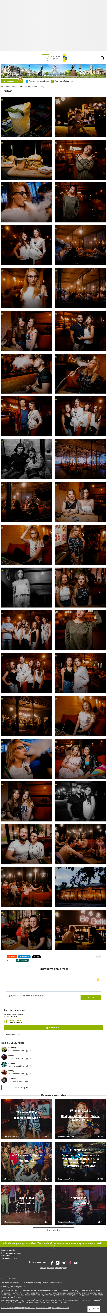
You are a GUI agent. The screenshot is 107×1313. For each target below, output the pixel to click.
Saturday (12, 1048)
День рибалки (27, 1203)
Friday (11, 1055)
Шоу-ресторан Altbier (12, 1136)
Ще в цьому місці (22, 1088)
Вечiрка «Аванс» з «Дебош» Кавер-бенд (80, 1117)
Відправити (91, 998)
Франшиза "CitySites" (9, 1256)
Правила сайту (29, 1308)
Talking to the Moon (27, 1118)
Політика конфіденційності (12, 1308)
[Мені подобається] (97, 956)
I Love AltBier (80, 1203)
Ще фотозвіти (53, 1230)
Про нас (43, 1268)
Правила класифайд (44, 1308)
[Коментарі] (100, 956)
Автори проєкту (61, 1268)
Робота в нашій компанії (11, 1253)
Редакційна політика (60, 1308)
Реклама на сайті (8, 1250)
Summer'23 (26, 1160)
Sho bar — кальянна (14, 1010)
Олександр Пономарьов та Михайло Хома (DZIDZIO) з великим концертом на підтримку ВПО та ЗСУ (80, 1161)
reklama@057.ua (55, 1282)
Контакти (50, 1268)
